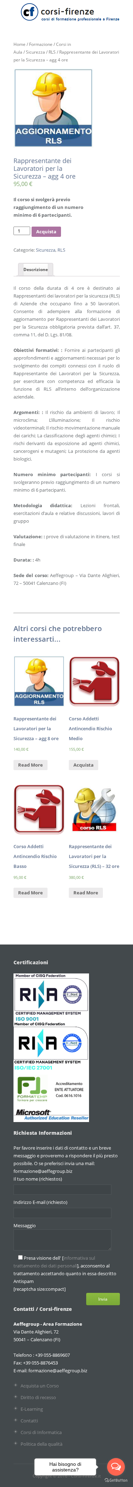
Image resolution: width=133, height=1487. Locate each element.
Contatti (29, 1420)
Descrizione (35, 269)
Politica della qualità (41, 1444)
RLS (52, 52)
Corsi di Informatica (41, 1432)
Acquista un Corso (40, 1386)
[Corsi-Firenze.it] (70, 18)
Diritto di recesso (38, 1397)
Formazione (40, 44)
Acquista (46, 231)
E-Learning (32, 1409)
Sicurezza (35, 52)
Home (19, 44)
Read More (30, 765)
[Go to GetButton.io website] (116, 1480)
